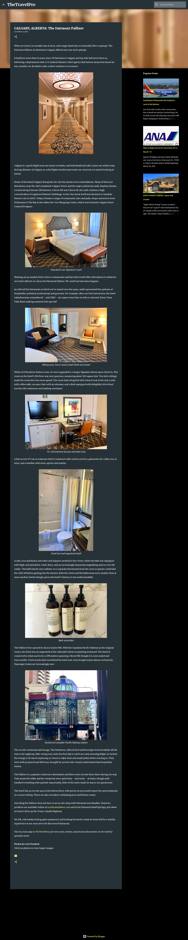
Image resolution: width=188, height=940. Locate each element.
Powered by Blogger (95, 936)
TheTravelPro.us (42, 831)
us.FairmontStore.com (58, 807)
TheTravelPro (21, 4)
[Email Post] (15, 857)
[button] (15, 37)
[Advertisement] (66, 911)
